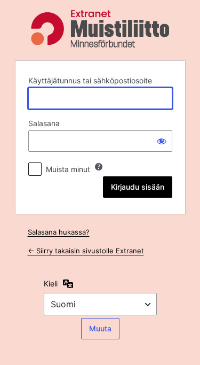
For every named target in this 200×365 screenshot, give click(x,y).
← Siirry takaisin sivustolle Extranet (86, 250)
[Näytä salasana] (161, 141)
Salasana (44, 123)
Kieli (51, 283)
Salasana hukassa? (59, 232)
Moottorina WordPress (100, 29)
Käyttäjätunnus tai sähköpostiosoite (90, 80)
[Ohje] (98, 166)
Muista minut (68, 169)
